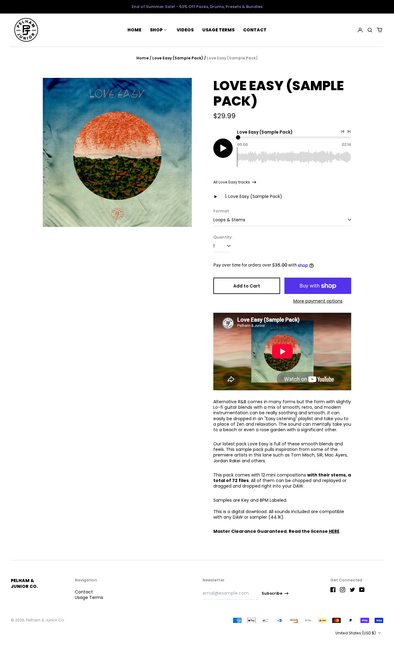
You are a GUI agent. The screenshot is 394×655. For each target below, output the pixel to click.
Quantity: (222, 237)
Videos (185, 30)
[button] (370, 30)
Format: (221, 211)
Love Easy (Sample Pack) (177, 58)
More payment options (318, 301)
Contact (255, 30)
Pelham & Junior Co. (24, 583)
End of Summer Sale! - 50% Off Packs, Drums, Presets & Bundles (197, 6)
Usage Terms (218, 30)
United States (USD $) (356, 633)
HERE (334, 531)
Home (134, 30)
